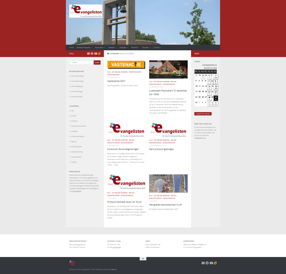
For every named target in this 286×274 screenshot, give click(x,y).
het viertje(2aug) (77, 91)
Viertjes (74, 162)
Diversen (145, 47)
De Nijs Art (113, 269)
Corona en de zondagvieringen (123, 149)
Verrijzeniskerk (113, 75)
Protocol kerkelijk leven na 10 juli (124, 201)
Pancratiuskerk (135, 72)
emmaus (74, 121)
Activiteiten (99, 47)
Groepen (111, 47)
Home (71, 47)
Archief (73, 116)
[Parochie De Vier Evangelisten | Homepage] (85, 11)
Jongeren (74, 131)
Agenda (197, 62)
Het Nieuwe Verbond (120, 72)
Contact (157, 47)
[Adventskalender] (99, 53)
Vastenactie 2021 (116, 81)
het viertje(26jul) (77, 97)
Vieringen (122, 47)
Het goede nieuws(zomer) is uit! (165, 204)
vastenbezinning (77, 152)
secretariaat (117, 247)
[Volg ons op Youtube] (95, 53)
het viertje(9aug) (77, 86)
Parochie (134, 47)
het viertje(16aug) (77, 81)
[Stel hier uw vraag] (88, 53)
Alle (109, 72)
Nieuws (173, 82)
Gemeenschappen (83, 47)
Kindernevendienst (77, 136)
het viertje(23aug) (77, 76)
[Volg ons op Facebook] (92, 53)
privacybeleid (76, 191)
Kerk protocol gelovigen (161, 149)
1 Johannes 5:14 (200, 138)
